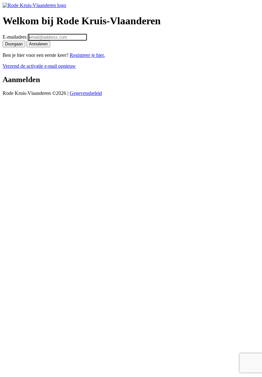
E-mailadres (15, 37)
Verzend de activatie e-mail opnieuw (39, 66)
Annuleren (38, 44)
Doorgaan (14, 44)
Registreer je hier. (87, 55)
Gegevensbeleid (86, 93)
